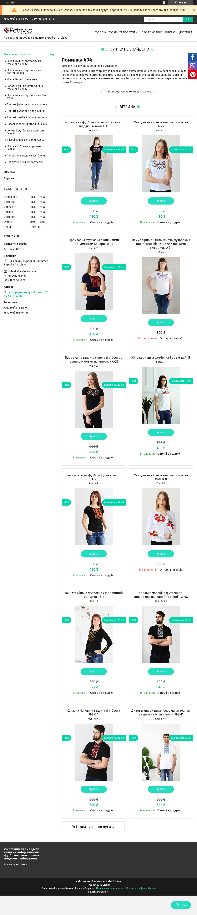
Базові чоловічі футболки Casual (27, 124)
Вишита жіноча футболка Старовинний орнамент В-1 (94, 595)
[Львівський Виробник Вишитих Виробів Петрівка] (18, 30)
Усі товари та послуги (91, 826)
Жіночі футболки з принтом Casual (24, 148)
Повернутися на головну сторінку (129, 91)
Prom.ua (117, 881)
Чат (183, 905)
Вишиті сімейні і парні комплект (27, 117)
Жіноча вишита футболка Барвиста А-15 (160, 357)
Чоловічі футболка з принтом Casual (25, 132)
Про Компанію (152, 32)
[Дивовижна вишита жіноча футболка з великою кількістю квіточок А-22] (94, 399)
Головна (101, 32)
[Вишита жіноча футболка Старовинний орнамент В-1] (94, 634)
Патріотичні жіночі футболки (25, 162)
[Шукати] (188, 19)
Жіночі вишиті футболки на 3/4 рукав (26, 97)
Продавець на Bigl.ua (98, 884)
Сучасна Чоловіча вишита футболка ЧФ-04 (93, 712)
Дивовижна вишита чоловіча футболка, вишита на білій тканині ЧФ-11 (160, 712)
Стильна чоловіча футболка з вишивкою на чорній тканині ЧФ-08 (161, 595)
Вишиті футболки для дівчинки (26, 111)
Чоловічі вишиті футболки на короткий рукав (25, 87)
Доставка (185, 32)
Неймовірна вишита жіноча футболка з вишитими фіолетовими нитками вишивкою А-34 (161, 244)
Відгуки (9, 178)
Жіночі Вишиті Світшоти (22, 79)
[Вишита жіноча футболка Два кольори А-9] (94, 517)
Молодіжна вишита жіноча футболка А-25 (161, 124)
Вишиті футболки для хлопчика (27, 104)
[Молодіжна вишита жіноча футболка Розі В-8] (161, 517)
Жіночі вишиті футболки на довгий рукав (24, 72)
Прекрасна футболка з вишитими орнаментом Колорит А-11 (94, 242)
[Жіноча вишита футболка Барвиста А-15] (161, 395)
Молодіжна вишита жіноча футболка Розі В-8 (161, 477)
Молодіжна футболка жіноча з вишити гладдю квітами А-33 (93, 124)
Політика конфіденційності (141, 888)
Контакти (170, 32)
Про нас (9, 171)
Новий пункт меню (16, 864)
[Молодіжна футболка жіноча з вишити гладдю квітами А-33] (94, 164)
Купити (93, 201)
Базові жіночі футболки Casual (26, 139)
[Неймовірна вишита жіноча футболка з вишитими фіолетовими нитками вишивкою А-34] (161, 285)
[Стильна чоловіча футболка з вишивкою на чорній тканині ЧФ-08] (161, 634)
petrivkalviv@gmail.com (22, 271)
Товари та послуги (122, 32)
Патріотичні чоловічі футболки (26, 155)
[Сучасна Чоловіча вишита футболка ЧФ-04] (94, 752)
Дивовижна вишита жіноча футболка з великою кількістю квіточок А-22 (94, 359)
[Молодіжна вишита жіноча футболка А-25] (161, 164)
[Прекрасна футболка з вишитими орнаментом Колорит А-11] (94, 281)
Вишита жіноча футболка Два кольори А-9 (93, 477)
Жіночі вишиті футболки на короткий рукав (24, 62)
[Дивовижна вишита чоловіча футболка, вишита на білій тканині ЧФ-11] (161, 752)
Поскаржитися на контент (110, 888)
